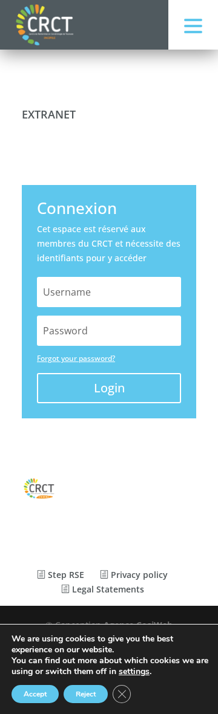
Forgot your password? (76, 358)
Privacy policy (138, 574)
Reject (86, 694)
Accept (35, 694)
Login (109, 388)
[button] (193, 25)
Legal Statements (107, 589)
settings (134, 671)
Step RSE (64, 574)
